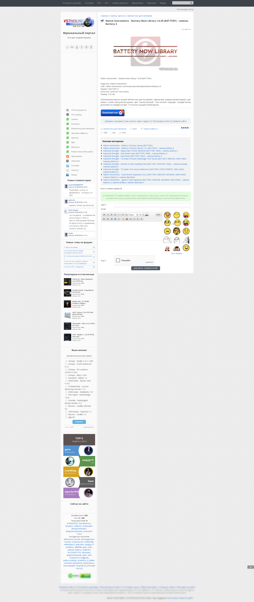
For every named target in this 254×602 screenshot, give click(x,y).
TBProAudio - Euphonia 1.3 (79, 411)
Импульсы (75, 147)
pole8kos (70, 547)
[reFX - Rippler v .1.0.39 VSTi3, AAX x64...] (68, 340)
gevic (85, 547)
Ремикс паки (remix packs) (82, 151)
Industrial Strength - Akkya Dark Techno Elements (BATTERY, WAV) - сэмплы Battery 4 (140, 151)
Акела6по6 (77, 563)
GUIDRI (67, 542)
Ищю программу (72, 247)
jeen (90, 547)
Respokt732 (81, 565)
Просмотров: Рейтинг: (82, 282)
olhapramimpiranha (74, 531)
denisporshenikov (78, 528)
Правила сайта (179, 121)
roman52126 (77, 542)
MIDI (73, 142)
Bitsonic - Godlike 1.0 (77, 414)
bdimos (78, 550)
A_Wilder (90, 560)
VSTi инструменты (79, 110)
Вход (191, 9)
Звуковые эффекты (79, 133)
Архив (85, 427)
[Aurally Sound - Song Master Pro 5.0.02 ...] (68, 296)
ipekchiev (80, 544)
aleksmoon (68, 539)
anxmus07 (87, 531)
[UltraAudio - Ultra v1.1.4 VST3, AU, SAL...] (68, 329)
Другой (71, 417)
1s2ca (79, 534)
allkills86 (78, 547)
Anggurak (84, 557)
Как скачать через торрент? (138, 121)
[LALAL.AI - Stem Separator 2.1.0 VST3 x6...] (68, 284)
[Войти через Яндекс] (82, 47)
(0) (94, 247)
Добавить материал (114, 121)
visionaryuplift (69, 565)
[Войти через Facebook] (77, 47)
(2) (94, 252)
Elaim (135, 129)
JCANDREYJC (72, 523)
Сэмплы (74, 119)
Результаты (90, 427)
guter (84, 555)
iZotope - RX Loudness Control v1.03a (76, 371)
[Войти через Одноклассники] (91, 47)
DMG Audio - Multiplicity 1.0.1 (80, 392)
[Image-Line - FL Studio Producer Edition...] (68, 307)
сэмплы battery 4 (150, 129)
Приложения (76, 156)
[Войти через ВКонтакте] (72, 47)
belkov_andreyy (69, 560)
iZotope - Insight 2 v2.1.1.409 (80, 361)
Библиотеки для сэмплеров (139, 16)
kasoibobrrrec (85, 523)
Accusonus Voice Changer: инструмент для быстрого (74, 252)
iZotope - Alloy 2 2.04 (77, 375)
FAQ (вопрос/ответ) (162, 121)
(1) (94, 257)
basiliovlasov (88, 563)
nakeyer (70, 550)
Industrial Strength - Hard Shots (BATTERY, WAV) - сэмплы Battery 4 (132, 156)
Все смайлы (176, 253)
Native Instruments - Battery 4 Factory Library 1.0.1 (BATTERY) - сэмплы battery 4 (138, 148)
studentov (82, 560)
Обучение (75, 161)
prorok (77, 539)
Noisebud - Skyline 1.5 (77, 378)
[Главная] (79, 27)
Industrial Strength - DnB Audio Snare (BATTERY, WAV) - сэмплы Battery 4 (135, 153)
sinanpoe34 (74, 557)
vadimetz (86, 550)
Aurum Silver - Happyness (74, 267)
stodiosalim (87, 526)
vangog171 (89, 544)
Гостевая (75, 165)
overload (67, 563)
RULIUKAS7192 (74, 552)
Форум (74, 175)
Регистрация (182, 9)
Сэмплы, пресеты (117, 16)
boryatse (69, 526)
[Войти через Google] (86, 47)
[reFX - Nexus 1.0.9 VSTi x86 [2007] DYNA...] (68, 318)
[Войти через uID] (67, 47)
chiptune (77, 526)
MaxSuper (86, 552)
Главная (104, 16)
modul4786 (89, 542)
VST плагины (76, 114)
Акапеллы (75, 124)
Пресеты (75, 138)
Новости (74, 170)
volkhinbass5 (69, 544)
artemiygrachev (87, 539)
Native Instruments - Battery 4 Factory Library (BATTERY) (128, 145)
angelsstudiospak (74, 555)
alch (89, 555)
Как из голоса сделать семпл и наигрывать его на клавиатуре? (76, 262)
